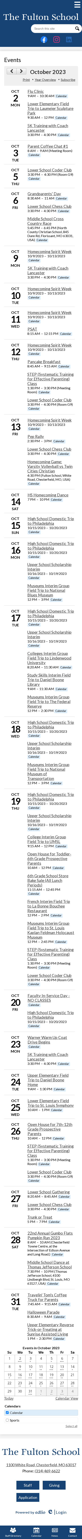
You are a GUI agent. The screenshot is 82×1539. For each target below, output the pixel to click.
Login (56, 1512)
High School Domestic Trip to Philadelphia (51, 521)
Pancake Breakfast (44, 361)
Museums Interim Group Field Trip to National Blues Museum (48, 590)
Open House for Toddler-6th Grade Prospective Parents (49, 859)
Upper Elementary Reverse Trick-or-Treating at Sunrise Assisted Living (50, 1329)
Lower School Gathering (49, 1192)
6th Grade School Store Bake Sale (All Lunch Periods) (47, 880)
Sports (14, 1420)
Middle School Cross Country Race (45, 221)
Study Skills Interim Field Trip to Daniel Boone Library (49, 680)
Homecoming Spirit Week (49, 251)
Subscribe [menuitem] (68, 80)
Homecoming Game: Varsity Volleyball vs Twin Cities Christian (50, 466)
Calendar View (67, 1398)
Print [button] (26, 80)
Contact (72, 1535)
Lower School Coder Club (50, 170)
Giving (54, 1485)
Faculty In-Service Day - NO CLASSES (49, 998)
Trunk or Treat (39, 1217)
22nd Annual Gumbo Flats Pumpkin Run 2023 (50, 1235)
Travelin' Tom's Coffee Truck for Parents (47, 1297)
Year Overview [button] (45, 80)
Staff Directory (13, 1535)
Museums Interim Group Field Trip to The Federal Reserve (48, 702)
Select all (71, 1426)
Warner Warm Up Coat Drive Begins (47, 1039)
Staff (28, 1485)
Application (28, 1497)
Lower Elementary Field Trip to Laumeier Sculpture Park (50, 108)
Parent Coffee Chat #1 (48, 146)
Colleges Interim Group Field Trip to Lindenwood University (49, 658)
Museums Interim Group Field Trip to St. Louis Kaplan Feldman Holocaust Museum (50, 930)
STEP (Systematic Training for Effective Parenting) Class (50, 379)
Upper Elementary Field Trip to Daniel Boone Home (48, 1080)
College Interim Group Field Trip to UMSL (46, 839)
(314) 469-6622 (47, 1471)
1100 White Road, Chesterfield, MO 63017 (41, 1464)
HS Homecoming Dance (48, 495)
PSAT (32, 329)
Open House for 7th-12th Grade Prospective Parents (50, 1129)
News (55, 1535)
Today (8, 1398)
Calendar (16, 1413)
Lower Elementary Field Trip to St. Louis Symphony (51, 1103)
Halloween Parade (43, 1312)
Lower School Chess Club (49, 206)
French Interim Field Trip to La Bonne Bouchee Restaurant (48, 906)
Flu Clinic (36, 91)
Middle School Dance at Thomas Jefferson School (49, 1264)
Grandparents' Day (44, 193)
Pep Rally (36, 436)
